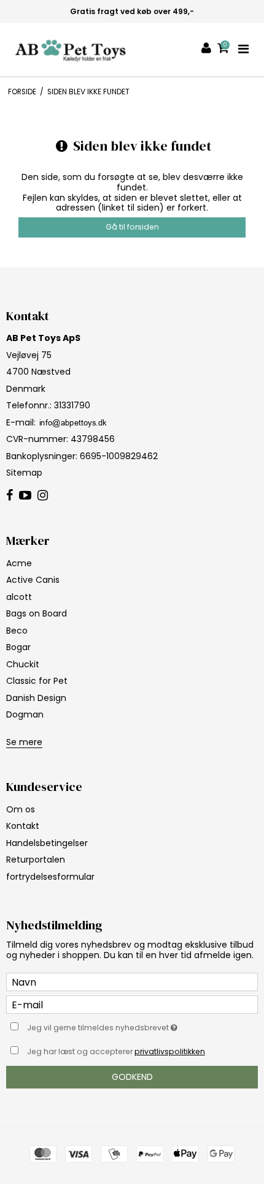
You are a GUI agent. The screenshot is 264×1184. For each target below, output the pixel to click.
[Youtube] (25, 496)
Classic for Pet (37, 681)
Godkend (132, 1077)
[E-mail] (132, 1004)
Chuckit (22, 664)
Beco (17, 630)
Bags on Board (36, 613)
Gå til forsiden (132, 227)
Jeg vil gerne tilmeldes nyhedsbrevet (116, 1025)
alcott (19, 597)
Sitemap (24, 472)
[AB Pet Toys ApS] (70, 49)
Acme (19, 563)
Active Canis (33, 580)
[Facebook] (9, 496)
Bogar (18, 647)
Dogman (25, 714)
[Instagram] (42, 496)
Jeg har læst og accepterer (116, 1051)
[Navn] (132, 981)
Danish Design (36, 698)
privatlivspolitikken (169, 1051)
